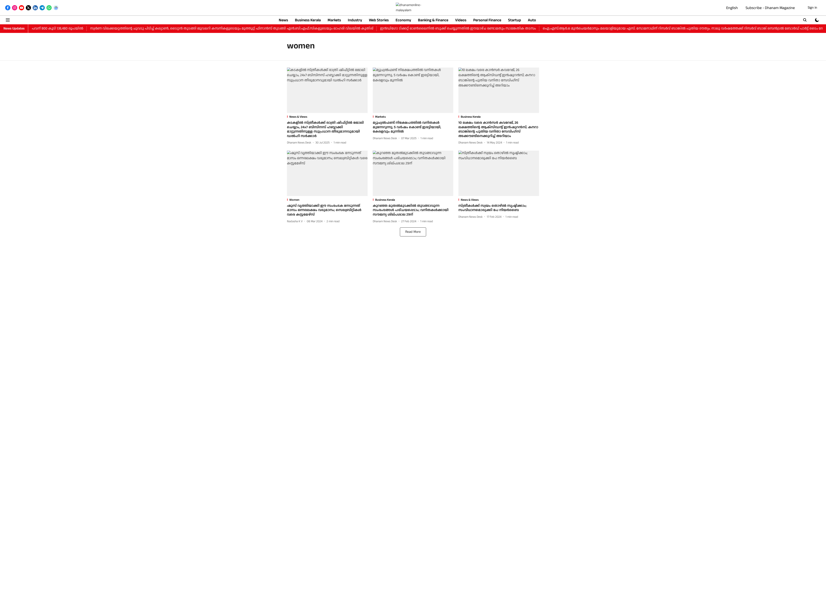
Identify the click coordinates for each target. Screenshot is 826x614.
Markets (334, 20)
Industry (355, 20)
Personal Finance (487, 20)
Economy (403, 20)
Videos (460, 20)
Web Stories (379, 20)
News (283, 20)
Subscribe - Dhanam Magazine (770, 8)
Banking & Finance (433, 20)
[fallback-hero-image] (327, 90)
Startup (514, 20)
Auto (532, 20)
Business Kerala (308, 20)
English (732, 8)
